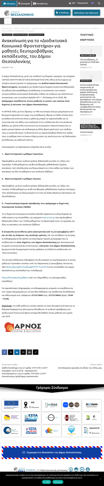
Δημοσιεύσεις (7, 28)
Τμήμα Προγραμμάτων (36, 34)
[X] (10, 352)
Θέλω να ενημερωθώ (22, 28)
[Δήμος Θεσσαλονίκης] (20, 13)
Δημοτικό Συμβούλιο (88, 55)
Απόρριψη (58, 482)
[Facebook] (4, 352)
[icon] (71, 471)
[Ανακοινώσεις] (91, 123)
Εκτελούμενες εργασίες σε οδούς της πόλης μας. (80, 368)
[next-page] (86, 140)
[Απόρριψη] (100, 478)
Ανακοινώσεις (37, 28)
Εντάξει (46, 482)
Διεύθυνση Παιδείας (20, 34)
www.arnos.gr (48, 217)
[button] (99, 3)
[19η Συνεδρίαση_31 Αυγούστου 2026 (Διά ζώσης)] (91, 51)
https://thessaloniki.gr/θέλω (15, 277)
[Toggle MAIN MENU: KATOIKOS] (8, 21)
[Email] (23, 352)
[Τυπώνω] (29, 352)
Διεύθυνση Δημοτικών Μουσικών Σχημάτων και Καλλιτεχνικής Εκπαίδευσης (90, 126)
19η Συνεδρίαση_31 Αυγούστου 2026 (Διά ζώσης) (89, 62)
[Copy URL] (35, 352)
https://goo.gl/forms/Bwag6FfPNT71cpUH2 (26, 267)
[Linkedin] (17, 352)
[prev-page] (81, 140)
